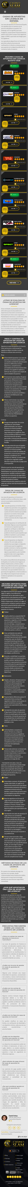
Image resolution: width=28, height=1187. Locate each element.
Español (14, 1151)
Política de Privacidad (19, 1164)
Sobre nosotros (9, 1164)
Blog (6, 1155)
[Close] (5, 12)
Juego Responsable (19, 1168)
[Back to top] (24, 1066)
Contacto (7, 1161)
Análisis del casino (21, 119)
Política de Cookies (19, 1159)
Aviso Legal (20, 1155)
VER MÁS (12, 283)
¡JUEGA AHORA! (17, 77)
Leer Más (8, 82)
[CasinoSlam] (14, 5)
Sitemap (7, 1158)
